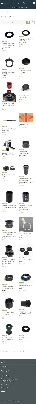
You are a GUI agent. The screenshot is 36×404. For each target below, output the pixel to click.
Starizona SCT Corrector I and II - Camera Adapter (9, 206)
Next (31, 351)
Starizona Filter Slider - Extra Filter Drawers (8, 73)
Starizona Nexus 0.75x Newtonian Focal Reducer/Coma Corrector (26, 180)
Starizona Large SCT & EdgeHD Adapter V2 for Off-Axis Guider (25, 153)
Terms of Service (5, 384)
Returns (3, 391)
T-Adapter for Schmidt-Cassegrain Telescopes (25, 313)
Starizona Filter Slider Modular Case (24, 96)
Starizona (4, 48)
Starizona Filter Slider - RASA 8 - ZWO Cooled (8, 104)
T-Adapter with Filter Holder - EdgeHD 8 (8, 338)
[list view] (32, 22)
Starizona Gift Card (24, 124)
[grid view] (28, 22)
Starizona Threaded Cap (25, 260)
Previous (5, 351)
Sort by (11, 22)
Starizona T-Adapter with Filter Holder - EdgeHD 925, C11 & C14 (9, 261)
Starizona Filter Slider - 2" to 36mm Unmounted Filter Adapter (26, 40)
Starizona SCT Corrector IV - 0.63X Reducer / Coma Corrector (25, 207)
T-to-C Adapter (23, 338)
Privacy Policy (4, 387)
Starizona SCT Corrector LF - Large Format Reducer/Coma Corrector (9, 234)
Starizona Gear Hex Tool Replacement (9, 129)
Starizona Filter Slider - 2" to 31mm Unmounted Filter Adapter (9, 45)
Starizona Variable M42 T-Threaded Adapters (8, 287)
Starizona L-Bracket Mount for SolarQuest (8, 154)
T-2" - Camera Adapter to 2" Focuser (8, 313)
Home (2, 12)
